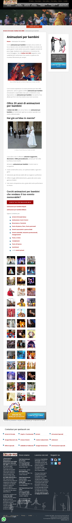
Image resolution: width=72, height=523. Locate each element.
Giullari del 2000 (26, 53)
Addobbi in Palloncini (27, 445)
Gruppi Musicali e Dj (11, 440)
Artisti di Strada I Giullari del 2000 (13, 31)
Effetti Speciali (9, 445)
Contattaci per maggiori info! (20, 202)
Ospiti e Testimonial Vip (28, 434)
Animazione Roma (8, 516)
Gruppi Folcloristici (42, 445)
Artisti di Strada (34, 5)
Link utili (5, 515)
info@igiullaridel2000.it (42, 493)
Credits (30, 515)
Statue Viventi (25, 440)
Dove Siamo (38, 1)
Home (9, 41)
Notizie (60, 1)
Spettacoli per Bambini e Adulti (63, 5)
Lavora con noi (14, 515)
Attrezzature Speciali (58, 445)
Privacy (23, 515)
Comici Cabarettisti (42, 440)
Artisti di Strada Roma (19, 217)
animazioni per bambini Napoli (16, 206)
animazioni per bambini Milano (16, 209)
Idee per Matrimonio (19, 5)
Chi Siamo (31, 1)
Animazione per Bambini (42, 5)
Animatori (55, 440)
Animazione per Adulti (53, 5)
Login (14, 516)
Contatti (65, 1)
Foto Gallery (54, 1)
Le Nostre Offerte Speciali (9, 5)
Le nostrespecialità (27, 5)
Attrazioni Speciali (57, 434)
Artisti (38, 434)
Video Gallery (46, 1)
